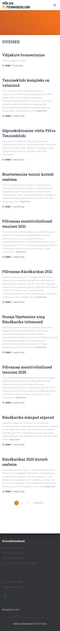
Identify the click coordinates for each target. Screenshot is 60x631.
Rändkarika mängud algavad (28, 417)
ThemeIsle (41, 623)
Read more (42, 111)
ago (17, 65)
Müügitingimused (10, 609)
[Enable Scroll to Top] (54, 625)
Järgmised (38, 503)
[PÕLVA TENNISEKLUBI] (17, 5)
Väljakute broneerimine (23, 55)
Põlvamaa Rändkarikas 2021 (27, 271)
